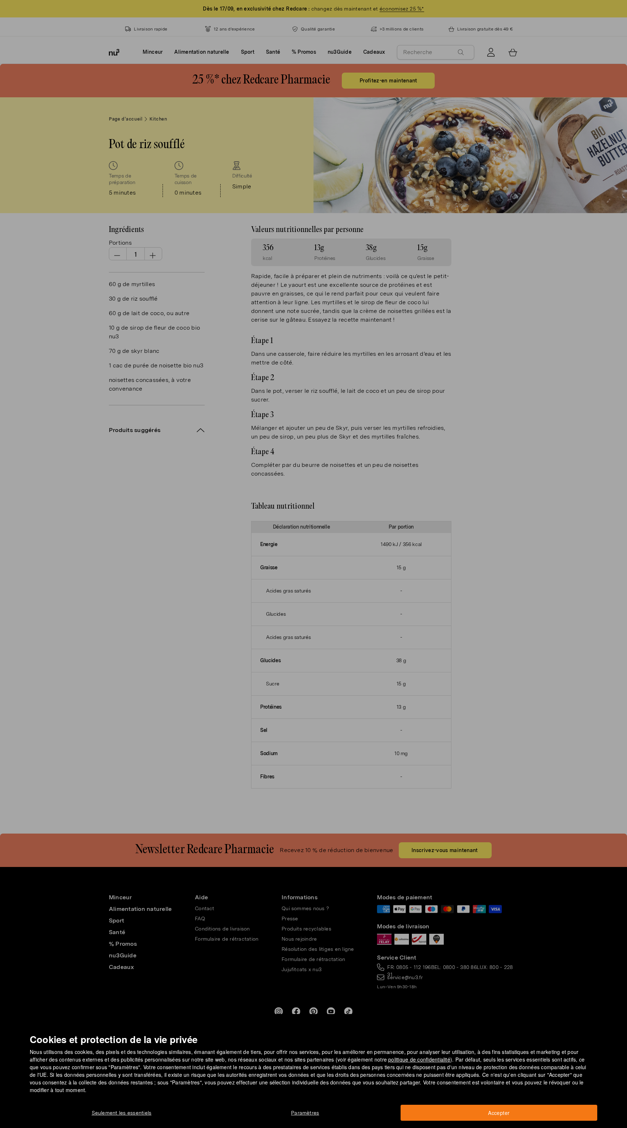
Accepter (498, 1112)
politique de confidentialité (419, 1059)
